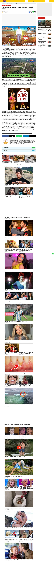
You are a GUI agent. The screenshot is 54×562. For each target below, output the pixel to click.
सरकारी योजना (42, 1)
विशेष (26, 1)
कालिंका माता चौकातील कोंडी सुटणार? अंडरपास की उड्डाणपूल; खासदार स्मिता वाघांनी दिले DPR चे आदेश (42, 42)
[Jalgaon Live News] (4, 1)
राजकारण (30, 1)
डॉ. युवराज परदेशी (6, 11)
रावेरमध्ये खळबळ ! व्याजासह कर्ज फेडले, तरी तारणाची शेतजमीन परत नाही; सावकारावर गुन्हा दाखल (42, 30)
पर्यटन (4, 3)
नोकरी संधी (37, 1)
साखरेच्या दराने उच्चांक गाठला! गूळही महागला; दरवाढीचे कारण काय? (19, 162)
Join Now (33, 147)
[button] (50, 1)
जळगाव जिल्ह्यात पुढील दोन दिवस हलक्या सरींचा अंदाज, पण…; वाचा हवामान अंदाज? (41, 46)
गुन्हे (33, 1)
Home (2, 3)
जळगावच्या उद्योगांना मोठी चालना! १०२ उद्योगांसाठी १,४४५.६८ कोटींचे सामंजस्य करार (42, 38)
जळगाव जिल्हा (21, 1)
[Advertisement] (19, 20)
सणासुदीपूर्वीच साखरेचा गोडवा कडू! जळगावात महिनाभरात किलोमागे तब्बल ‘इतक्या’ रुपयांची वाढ (30, 162)
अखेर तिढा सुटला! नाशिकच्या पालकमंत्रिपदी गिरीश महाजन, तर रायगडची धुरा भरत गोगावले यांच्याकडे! (7, 162)
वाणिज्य (47, 1)
